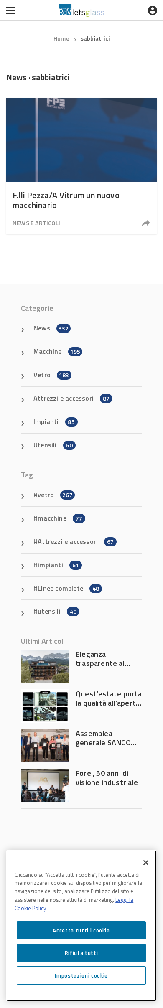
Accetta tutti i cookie (81, 930)
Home (61, 38)
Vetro (51, 375)
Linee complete (68, 588)
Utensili (53, 445)
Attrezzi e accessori (71, 398)
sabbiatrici (95, 38)
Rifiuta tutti (81, 953)
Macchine (56, 351)
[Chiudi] (146, 862)
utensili (57, 611)
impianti (58, 565)
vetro (55, 495)
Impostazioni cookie (81, 975)
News (51, 328)
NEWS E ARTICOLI (36, 222)
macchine (60, 518)
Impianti (54, 421)
